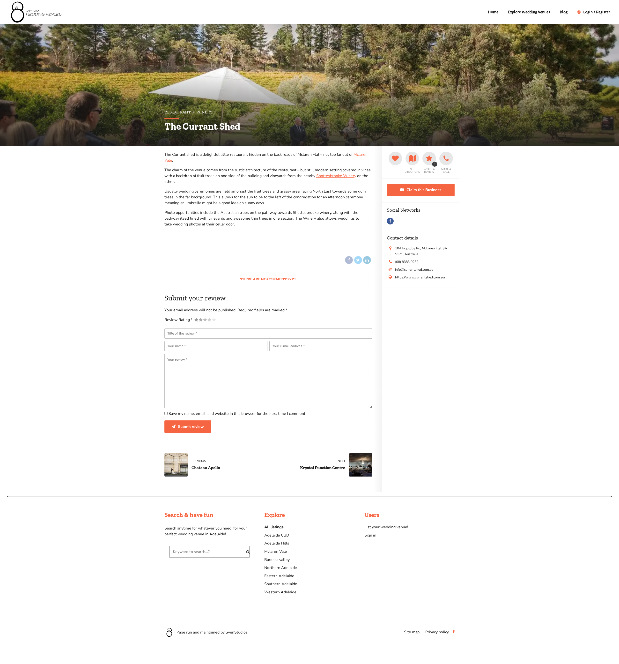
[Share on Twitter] (358, 260)
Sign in (370, 535)
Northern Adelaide (280, 567)
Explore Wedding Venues (529, 12)
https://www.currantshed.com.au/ (420, 277)
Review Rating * (178, 319)
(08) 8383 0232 (406, 262)
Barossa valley (277, 559)
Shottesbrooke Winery (336, 176)
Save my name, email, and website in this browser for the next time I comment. (237, 413)
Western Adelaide (280, 592)
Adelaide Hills (276, 543)
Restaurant (177, 111)
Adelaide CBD (276, 535)
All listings (274, 527)
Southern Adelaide (280, 584)
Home (493, 12)
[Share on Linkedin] (367, 260)
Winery (204, 111)
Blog (563, 12)
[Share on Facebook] (349, 260)
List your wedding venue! (386, 527)
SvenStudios (237, 632)
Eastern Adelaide (279, 576)
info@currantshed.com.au (414, 269)
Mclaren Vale (275, 551)
